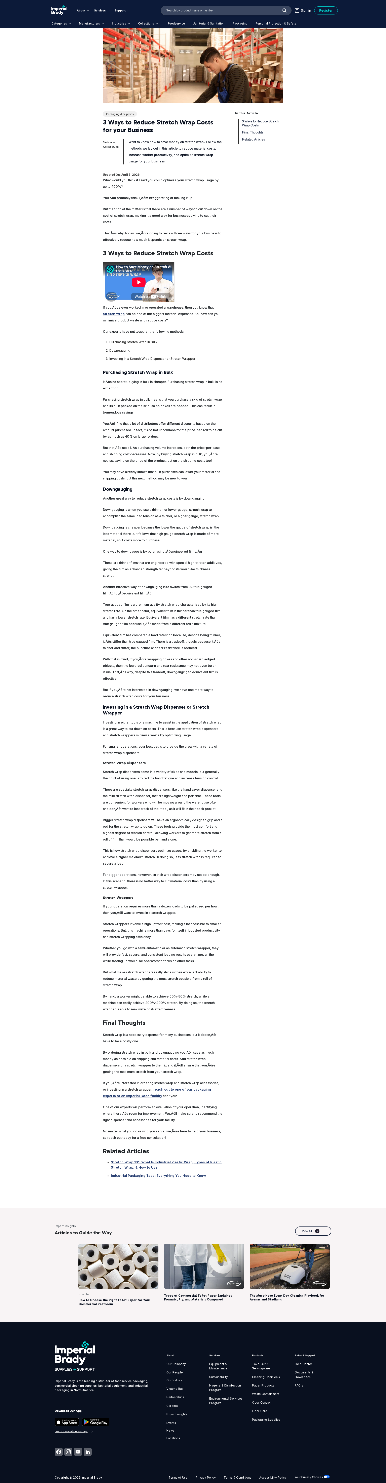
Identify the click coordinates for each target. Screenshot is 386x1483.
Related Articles (253, 139)
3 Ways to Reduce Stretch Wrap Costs (260, 123)
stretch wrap (114, 314)
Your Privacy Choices (309, 1477)
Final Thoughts (252, 132)
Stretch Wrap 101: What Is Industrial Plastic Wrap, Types (158, 1162)
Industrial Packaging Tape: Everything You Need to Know (158, 1176)
